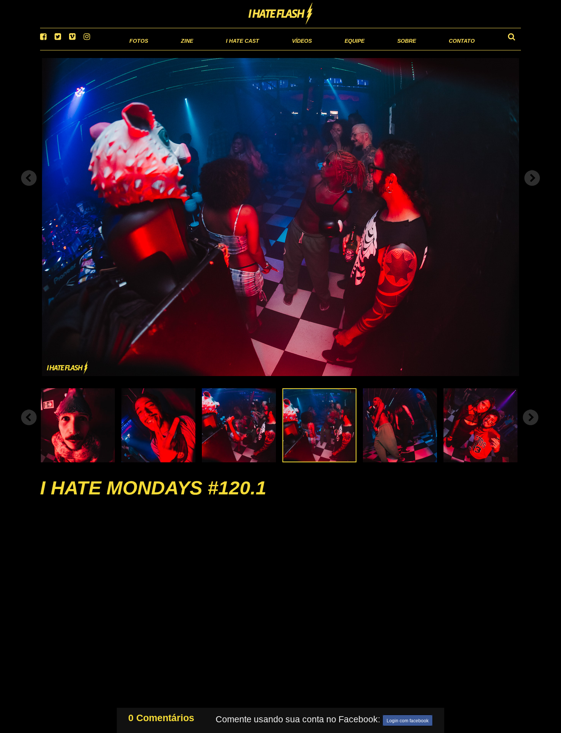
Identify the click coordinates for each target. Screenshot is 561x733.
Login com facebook (408, 719)
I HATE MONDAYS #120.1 (153, 497)
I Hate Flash (280, 14)
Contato (455, 49)
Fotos (86, 49)
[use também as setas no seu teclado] (29, 188)
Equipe (332, 49)
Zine (137, 49)
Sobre (391, 49)
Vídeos (272, 49)
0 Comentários (161, 716)
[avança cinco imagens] (29, 427)
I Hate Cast (201, 49)
